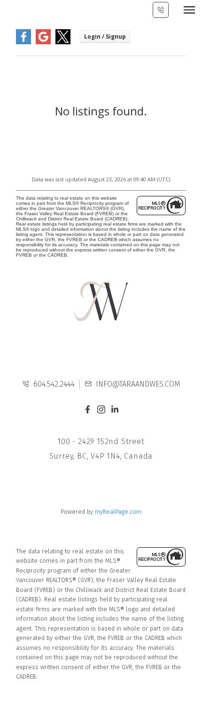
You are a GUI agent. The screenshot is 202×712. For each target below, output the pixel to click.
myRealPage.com (118, 511)
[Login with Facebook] (23, 42)
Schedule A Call (161, 10)
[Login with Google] (43, 42)
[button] (88, 409)
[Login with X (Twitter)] (62, 42)
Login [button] (105, 36)
